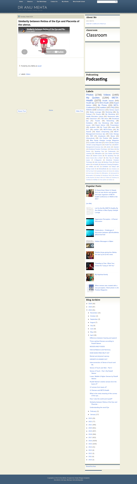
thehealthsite (102, 169)
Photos (89, 94)
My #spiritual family (101, 274)
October (93, 316)
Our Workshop (103, 123)
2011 (90, 456)
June (92, 329)
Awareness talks (113, 116)
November (93, 313)
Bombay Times (108, 162)
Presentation (114, 125)
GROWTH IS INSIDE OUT (98, 359)
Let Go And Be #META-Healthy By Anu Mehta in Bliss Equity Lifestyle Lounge (106, 210)
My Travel (103, 127)
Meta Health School (79, 1)
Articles (89, 110)
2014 (90, 447)
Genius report (114, 110)
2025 (90, 307)
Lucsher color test (95, 142)
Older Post (79, 111)
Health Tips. (108, 145)
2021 (90, 425)
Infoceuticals (90, 138)
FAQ (112, 107)
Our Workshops (41, 1)
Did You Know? (90, 171)
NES (91, 136)
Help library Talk (106, 175)
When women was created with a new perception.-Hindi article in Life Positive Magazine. (107, 288)
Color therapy (114, 134)
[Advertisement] (50, 93)
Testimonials (111, 151)
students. (93, 127)
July (91, 325)
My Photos (102, 105)
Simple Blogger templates (82, 478)
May (91, 332)
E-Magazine (98, 160)
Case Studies (109, 153)
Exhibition (105, 166)
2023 (90, 418)
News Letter (100, 177)
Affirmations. (105, 173)
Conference (101, 110)
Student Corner (97, 155)
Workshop (109, 112)
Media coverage (95, 112)
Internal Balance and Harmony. (100, 350)
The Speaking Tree (111, 155)
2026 (90, 303)
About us (30, 1)
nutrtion (96, 129)
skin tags (63, 480)
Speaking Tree (99, 151)
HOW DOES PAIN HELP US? (99, 353)
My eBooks (65, 1)
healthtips (95, 179)
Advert (98, 173)
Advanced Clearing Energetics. (110, 164)
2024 (90, 310)
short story (91, 173)
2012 (90, 453)
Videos (28, 74)
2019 (90, 431)
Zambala (88, 179)
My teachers (91, 177)
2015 (90, 444)
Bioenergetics (89, 175)
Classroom (93, 118)
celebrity (116, 171)
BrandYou (89, 466)
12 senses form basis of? (98, 387)
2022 (90, 421)
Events (98, 114)
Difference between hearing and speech (103, 338)
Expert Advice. (100, 125)
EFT (87, 129)
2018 (90, 434)
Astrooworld (114, 173)
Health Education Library (94, 116)
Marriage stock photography (75, 480)
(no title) (89, 203)
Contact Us (54, 1)
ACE (98, 166)
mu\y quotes (103, 179)
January (93, 414)
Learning (88, 153)
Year (94, 466)
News (112, 149)
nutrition (103, 107)
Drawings (97, 175)
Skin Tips (109, 158)
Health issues (108, 101)
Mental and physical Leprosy (99, 356)
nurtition (91, 166)
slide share (98, 162)
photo (108, 147)
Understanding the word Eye (99, 407)
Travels (97, 121)
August (92, 322)
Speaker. (116, 138)
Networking (110, 121)
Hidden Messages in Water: (104, 241)
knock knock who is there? (94, 158)
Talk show (104, 118)
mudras (110, 179)
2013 (90, 450)
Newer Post (22, 111)
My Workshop (110, 114)
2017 (90, 437)
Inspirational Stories (101, 171)
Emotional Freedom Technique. (98, 149)
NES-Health (104, 103)
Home (21, 1)
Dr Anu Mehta (32, 7)
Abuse (113, 136)
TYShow (107, 177)
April (91, 335)
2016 (90, 441)
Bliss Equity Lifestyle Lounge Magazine (104, 140)
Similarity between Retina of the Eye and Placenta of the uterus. (48, 23)
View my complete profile (96, 23)
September (94, 319)
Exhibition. (89, 123)
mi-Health (95, 164)
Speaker (116, 147)
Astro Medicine (113, 169)
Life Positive (103, 138)
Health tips (90, 103)
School (110, 171)
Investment (57, 480)
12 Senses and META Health (99, 390)
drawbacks (102, 136)
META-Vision (107, 129)
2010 (90, 460)
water (113, 127)
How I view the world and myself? (101, 399)
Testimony (114, 177)
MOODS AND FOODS (97, 346)
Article (107, 142)
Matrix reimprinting (102, 131)
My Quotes (93, 97)
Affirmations (98, 153)
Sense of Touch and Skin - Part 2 (101, 368)
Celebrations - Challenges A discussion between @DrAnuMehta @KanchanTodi (107, 232)
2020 (90, 428)
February (93, 411)
